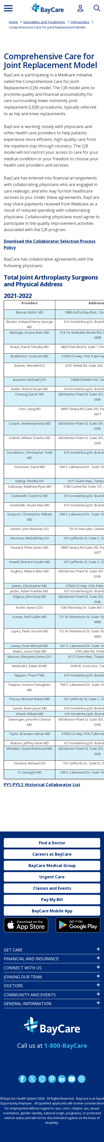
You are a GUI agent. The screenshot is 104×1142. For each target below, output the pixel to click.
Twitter (32, 1079)
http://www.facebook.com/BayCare (22, 1079)
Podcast (81, 1079)
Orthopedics (79, 22)
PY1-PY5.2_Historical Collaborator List (42, 784)
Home (13, 22)
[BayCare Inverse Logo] (52, 1026)
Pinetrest (52, 1079)
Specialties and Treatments (44, 22)
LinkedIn (62, 1079)
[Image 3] (26, 924)
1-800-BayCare (65, 1045)
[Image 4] (78, 924)
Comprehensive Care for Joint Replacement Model (47, 27)
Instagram (42, 1079)
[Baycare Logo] (47, 8)
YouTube (72, 1079)
